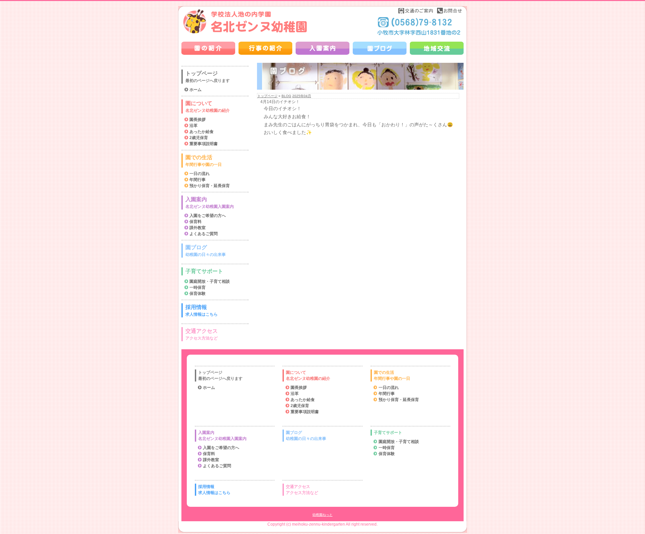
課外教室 (197, 227)
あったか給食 (201, 131)
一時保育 (197, 287)
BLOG (286, 96)
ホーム (195, 89)
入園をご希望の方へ (207, 215)
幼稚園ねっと (322, 515)
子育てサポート (204, 271)
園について (207, 106)
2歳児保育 (198, 137)
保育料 (195, 221)
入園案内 (209, 202)
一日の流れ (199, 173)
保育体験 (197, 293)
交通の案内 (416, 10)
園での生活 (203, 160)
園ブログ (205, 250)
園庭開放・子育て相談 (209, 281)
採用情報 (201, 310)
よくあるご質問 (203, 233)
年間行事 (197, 179)
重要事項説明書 (203, 143)
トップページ (267, 96)
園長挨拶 (197, 119)
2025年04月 (301, 96)
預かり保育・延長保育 (209, 185)
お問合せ (449, 10)
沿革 (193, 125)
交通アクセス (201, 334)
